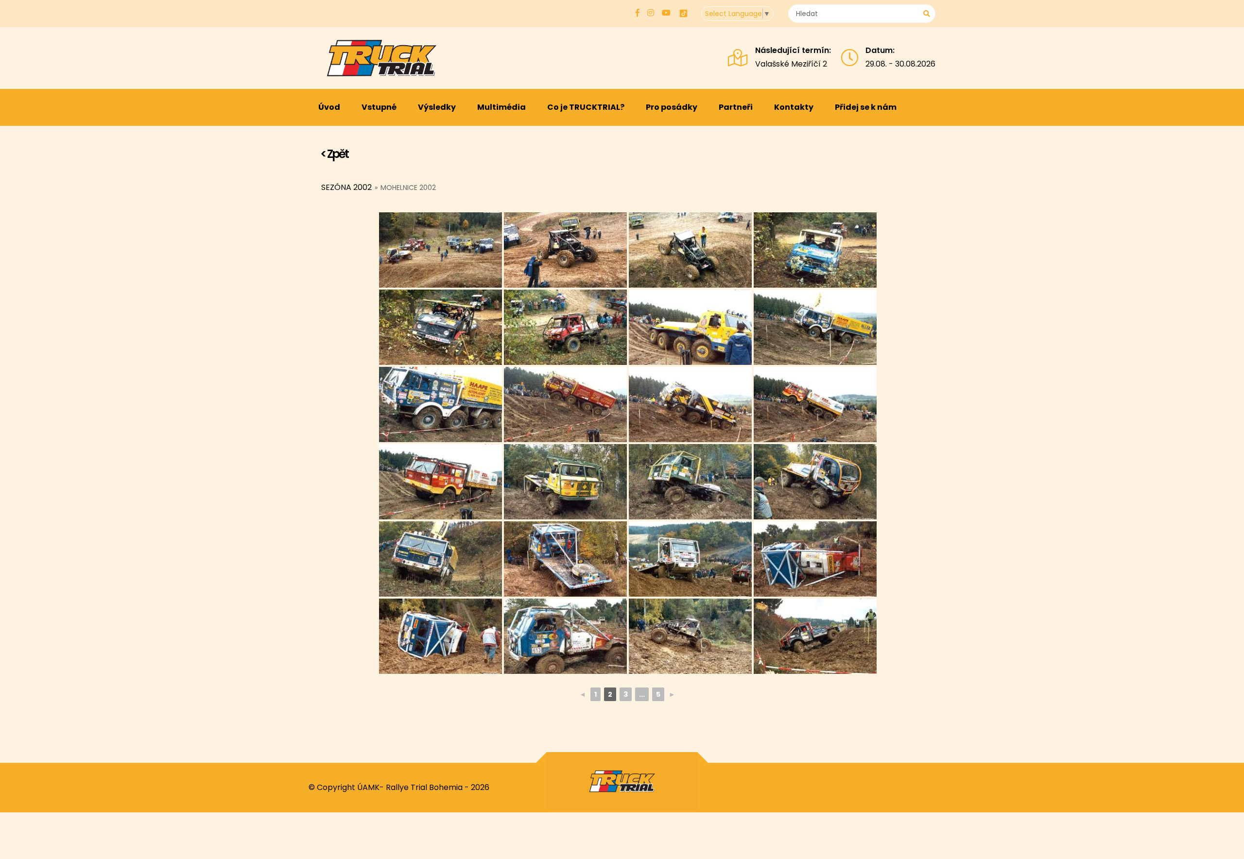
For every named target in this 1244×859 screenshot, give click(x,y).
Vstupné (379, 107)
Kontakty (793, 107)
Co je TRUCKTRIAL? (585, 107)
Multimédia (501, 107)
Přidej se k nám (866, 107)
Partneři (736, 107)
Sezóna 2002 (346, 187)
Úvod (329, 107)
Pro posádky (671, 107)
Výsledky (437, 107)
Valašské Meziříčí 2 (791, 63)
